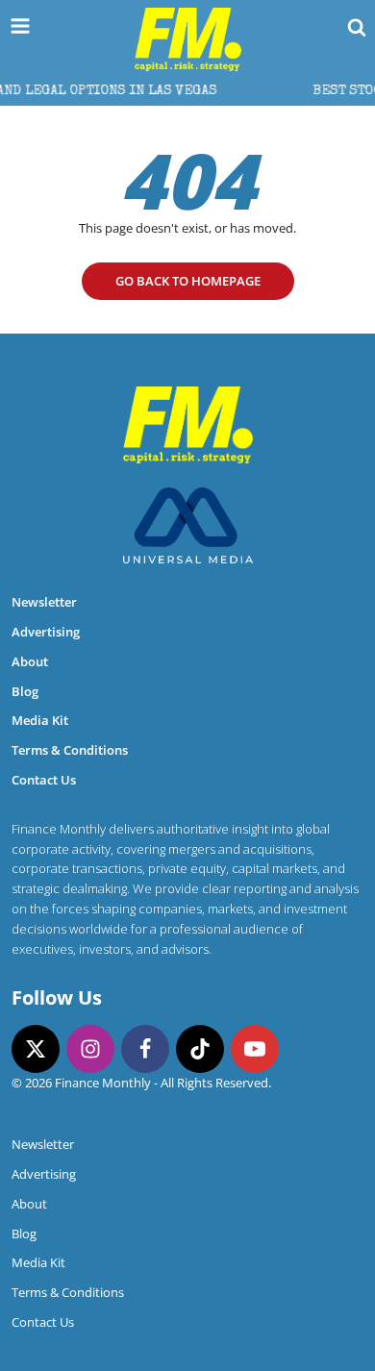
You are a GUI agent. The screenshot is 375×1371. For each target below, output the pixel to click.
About (30, 661)
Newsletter (44, 602)
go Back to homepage (188, 280)
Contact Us (44, 779)
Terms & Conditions (70, 750)
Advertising (46, 631)
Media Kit (40, 720)
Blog (25, 691)
